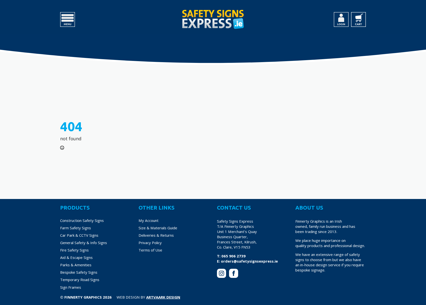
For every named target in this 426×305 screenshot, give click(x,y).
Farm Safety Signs (75, 227)
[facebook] (233, 273)
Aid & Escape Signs (76, 257)
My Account (149, 220)
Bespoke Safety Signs (78, 272)
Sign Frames (70, 287)
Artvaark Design (163, 297)
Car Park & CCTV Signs (79, 235)
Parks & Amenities (75, 264)
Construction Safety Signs (82, 220)
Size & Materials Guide (158, 227)
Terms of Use (150, 250)
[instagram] (221, 273)
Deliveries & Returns (156, 235)
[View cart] (358, 19)
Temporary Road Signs (79, 279)
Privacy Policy (150, 242)
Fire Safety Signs (74, 250)
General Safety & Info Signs (83, 242)
